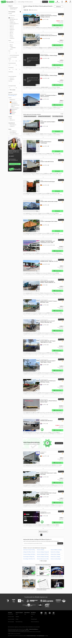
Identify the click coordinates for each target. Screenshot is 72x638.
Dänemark (13, 112)
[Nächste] (38, 20)
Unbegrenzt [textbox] (12, 99)
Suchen (45, 1)
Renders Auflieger (40, 549)
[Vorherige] (61, 114)
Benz (12, 20)
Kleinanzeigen (13, 124)
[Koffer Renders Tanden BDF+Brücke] (31, 166)
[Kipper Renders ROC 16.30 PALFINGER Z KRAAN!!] (31, 126)
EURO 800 (13, 47)
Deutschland (12, 95)
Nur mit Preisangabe (13, 57)
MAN (12, 26)
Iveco (12, 25)
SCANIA (12, 38)
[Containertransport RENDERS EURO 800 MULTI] (31, 425)
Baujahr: (9, 58)
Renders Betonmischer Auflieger (43, 558)
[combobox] (15, 100)
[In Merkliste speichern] (62, 16)
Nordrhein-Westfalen (15, 107)
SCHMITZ (12, 22)
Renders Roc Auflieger (55, 552)
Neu (11, 118)
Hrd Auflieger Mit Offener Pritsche (30, 558)
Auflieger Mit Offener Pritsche (29, 552)
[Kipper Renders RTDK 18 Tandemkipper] (31, 186)
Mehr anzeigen (43, 560)
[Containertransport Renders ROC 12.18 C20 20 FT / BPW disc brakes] (31, 477)
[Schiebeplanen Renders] (31, 457)
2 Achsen (12, 78)
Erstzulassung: (10, 67)
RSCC (11, 49)
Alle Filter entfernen (33, 9)
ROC (11, 44)
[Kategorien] (15, 2)
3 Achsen (12, 79)
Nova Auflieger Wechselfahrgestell (60, 116)
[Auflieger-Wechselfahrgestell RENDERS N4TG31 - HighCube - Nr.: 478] (31, 266)
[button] (70, 2)
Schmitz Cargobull (14, 23)
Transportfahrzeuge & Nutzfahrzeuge (14, 8)
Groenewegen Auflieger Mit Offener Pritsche (32, 556)
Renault (12, 29)
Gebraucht (12, 119)
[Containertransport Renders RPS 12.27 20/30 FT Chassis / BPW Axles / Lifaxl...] (31, 305)
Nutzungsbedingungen (40, 635)
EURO (11, 46)
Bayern (13, 106)
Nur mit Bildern (13, 130)
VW (11, 35)
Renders (12, 17)
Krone (12, 28)
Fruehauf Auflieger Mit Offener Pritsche (31, 554)
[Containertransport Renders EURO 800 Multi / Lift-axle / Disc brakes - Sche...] (31, 497)
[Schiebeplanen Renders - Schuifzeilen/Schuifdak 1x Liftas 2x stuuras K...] (31, 100)
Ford (11, 36)
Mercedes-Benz (14, 19)
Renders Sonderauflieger (56, 558)
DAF (11, 32)
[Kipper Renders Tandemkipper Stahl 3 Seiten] (31, 226)
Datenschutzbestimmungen (31, 635)
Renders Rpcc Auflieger (55, 554)
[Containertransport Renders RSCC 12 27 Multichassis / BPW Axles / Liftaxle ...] (31, 385)
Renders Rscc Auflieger (55, 556)
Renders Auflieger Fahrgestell (43, 552)
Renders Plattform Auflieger (56, 549)
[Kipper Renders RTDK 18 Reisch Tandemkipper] (31, 146)
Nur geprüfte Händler (14, 133)
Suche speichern (43, 531)
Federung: (10, 81)
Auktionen (12, 126)
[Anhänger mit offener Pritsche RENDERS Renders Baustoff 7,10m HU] (31, 40)
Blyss (11, 33)
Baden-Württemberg (15, 105)
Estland (13, 113)
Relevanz (59, 6)
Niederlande (14, 109)
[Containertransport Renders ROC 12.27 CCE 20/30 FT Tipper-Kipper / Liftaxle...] (31, 365)
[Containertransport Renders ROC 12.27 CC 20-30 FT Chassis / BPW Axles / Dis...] (31, 325)
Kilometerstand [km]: (12, 63)
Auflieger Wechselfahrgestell (30, 116)
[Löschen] (41, 2)
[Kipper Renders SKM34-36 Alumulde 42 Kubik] (31, 206)
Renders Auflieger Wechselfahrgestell (44, 556)
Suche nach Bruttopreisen (14, 55)
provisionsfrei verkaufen (15, 163)
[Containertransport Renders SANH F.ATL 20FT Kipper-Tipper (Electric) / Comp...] (31, 345)
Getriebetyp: (10, 71)
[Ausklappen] (43, 31)
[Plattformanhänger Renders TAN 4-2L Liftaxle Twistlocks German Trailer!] (31, 405)
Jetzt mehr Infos (59, 443)
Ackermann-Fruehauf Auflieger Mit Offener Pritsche (33, 549)
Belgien (13, 110)
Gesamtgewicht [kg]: (12, 85)
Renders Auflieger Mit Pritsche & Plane (44, 554)
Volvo (11, 30)
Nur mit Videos (13, 132)
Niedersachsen (14, 103)
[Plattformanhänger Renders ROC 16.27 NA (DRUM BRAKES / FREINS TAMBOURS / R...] (31, 285)
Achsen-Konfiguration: (12, 76)
